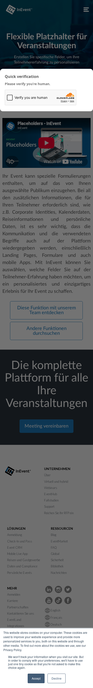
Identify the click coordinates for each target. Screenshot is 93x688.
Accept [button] (36, 678)
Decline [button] (57, 678)
